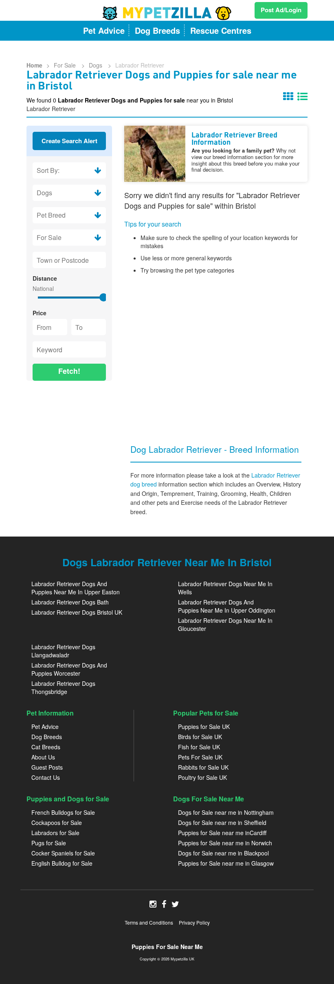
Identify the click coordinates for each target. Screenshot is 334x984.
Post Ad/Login (281, 9)
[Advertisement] (69, 429)
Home (34, 65)
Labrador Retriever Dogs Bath (70, 602)
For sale (65, 65)
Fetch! (69, 371)
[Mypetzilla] (167, 13)
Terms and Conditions (149, 922)
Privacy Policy (194, 922)
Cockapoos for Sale (56, 822)
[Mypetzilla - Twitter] (175, 905)
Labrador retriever (139, 65)
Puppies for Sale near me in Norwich (225, 843)
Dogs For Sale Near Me (208, 798)
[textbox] (69, 260)
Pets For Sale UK (200, 757)
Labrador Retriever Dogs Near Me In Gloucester (225, 624)
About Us (43, 757)
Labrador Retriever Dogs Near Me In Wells (225, 588)
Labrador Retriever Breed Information (234, 139)
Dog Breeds (46, 737)
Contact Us (45, 777)
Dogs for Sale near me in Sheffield (222, 822)
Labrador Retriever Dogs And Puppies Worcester (69, 669)
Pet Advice (45, 726)
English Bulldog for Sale (61, 863)
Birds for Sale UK (200, 737)
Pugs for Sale (48, 843)
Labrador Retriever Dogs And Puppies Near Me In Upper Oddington (226, 606)
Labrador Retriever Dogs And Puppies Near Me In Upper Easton (75, 588)
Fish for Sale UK (199, 747)
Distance (45, 278)
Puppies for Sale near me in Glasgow (226, 863)
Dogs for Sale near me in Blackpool (223, 853)
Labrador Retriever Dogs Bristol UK (76, 612)
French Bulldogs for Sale (63, 812)
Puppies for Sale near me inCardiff (222, 833)
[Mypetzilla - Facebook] (164, 905)
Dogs (96, 65)
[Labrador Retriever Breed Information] (154, 154)
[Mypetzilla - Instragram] (152, 905)
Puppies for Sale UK (204, 726)
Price (39, 313)
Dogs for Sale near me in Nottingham (226, 812)
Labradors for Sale (55, 833)
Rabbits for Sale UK (203, 767)
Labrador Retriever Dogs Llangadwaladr (63, 651)
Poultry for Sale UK (202, 777)
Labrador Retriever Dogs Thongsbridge (63, 687)
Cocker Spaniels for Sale (63, 853)
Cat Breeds (45, 747)
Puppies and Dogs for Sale (67, 798)
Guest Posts (47, 767)
